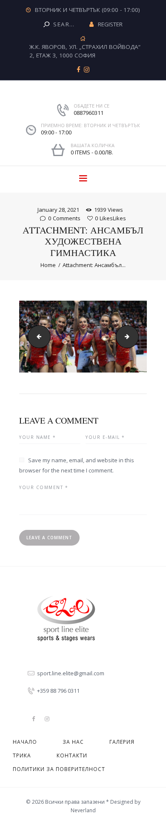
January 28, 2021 (58, 209)
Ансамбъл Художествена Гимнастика (37, 336)
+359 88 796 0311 (58, 690)
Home (48, 265)
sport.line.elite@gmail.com (70, 673)
